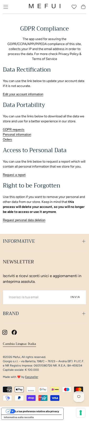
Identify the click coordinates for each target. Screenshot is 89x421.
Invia (75, 297)
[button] (6, 7)
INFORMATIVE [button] (19, 241)
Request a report (14, 175)
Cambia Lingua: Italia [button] (19, 344)
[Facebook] (14, 332)
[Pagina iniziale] (45, 7)
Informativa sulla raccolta (19, 417)
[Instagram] (4, 332)
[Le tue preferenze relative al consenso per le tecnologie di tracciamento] (80, 412)
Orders (7, 139)
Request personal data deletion (24, 220)
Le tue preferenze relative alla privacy (37, 411)
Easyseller (31, 377)
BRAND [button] (11, 313)
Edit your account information (23, 94)
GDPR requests (13, 129)
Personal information (17, 134)
